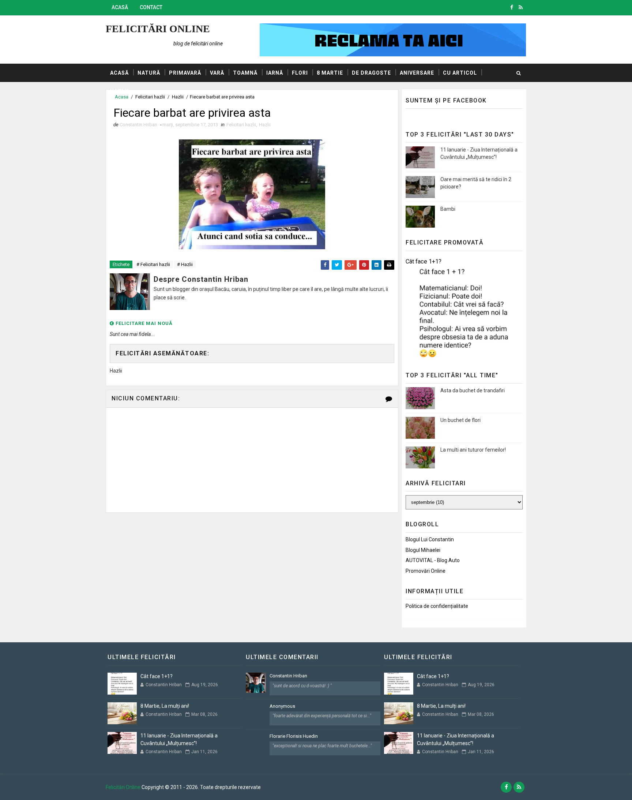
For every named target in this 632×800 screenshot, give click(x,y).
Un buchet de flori (460, 420)
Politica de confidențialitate (437, 606)
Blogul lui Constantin (430, 539)
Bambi (447, 209)
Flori (300, 73)
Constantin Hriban (288, 675)
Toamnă (245, 73)
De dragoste (371, 73)
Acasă (120, 7)
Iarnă (274, 73)
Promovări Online (425, 571)
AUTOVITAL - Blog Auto (433, 560)
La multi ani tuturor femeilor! (473, 450)
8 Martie (330, 73)
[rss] (520, 7)
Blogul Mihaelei (423, 550)
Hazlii (119, 91)
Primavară (185, 73)
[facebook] (511, 7)
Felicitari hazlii (241, 124)
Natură (149, 73)
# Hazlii (185, 264)
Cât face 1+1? (423, 261)
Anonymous (282, 706)
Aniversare (417, 73)
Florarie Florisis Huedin (294, 736)
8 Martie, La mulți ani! (164, 706)
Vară (217, 73)
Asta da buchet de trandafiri (472, 390)
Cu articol (460, 73)
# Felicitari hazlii (153, 264)
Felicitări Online (158, 28)
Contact (151, 7)
